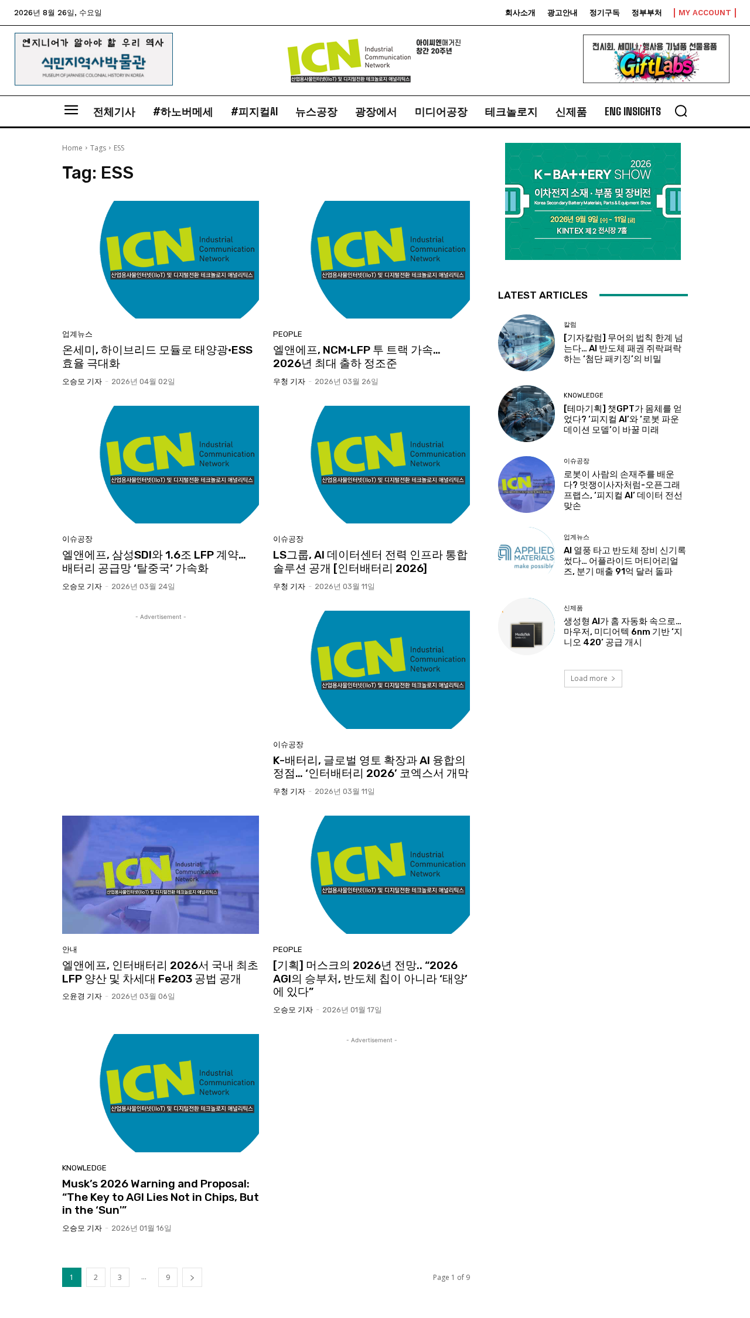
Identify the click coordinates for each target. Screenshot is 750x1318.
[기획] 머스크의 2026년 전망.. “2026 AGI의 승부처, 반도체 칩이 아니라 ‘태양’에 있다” (370, 978)
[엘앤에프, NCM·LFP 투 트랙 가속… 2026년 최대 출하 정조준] (371, 260)
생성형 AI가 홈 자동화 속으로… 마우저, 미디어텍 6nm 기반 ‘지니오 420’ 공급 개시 (623, 632)
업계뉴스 (77, 334)
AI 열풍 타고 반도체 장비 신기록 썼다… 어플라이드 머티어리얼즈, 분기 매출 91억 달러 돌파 (625, 561)
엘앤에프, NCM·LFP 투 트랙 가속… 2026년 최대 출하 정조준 (357, 356)
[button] (681, 111)
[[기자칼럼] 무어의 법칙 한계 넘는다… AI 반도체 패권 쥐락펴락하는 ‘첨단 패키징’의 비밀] (526, 342)
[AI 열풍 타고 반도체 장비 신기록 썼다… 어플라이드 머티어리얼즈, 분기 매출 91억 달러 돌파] (526, 555)
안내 (69, 949)
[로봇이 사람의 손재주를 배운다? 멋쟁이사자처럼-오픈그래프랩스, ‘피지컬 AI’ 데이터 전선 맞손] (526, 484)
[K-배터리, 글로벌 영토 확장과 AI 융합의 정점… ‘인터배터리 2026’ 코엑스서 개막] (371, 670)
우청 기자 (289, 381)
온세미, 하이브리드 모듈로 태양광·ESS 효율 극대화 (157, 356)
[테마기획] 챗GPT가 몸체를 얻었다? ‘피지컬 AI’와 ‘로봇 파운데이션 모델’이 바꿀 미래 (623, 419)
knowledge (84, 1168)
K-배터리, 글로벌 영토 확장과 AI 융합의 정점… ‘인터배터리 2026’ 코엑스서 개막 (371, 767)
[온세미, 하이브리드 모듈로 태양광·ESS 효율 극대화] (160, 260)
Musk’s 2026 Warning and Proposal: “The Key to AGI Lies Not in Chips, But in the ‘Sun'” (160, 1197)
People (287, 334)
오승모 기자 (82, 381)
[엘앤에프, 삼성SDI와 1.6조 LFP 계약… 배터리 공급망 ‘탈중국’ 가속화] (160, 465)
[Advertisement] (160, 705)
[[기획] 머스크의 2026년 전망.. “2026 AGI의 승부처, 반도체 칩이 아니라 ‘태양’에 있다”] (371, 875)
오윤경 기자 (82, 996)
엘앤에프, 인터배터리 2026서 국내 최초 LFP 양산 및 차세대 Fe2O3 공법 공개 (160, 971)
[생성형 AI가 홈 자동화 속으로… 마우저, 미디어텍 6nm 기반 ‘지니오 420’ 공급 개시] (526, 626)
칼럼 (570, 324)
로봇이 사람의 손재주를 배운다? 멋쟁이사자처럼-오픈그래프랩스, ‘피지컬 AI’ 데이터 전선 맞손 (623, 490)
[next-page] (192, 1277)
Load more (589, 678)
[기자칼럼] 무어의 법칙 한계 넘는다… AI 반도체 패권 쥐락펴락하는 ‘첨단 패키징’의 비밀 (623, 348)
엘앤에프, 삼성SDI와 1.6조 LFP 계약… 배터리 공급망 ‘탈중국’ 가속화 (154, 561)
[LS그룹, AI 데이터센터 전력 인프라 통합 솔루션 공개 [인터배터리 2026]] (371, 465)
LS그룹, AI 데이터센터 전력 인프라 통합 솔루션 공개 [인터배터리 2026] (370, 561)
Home (72, 148)
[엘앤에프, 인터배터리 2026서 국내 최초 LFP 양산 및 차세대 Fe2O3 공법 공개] (160, 875)
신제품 (573, 608)
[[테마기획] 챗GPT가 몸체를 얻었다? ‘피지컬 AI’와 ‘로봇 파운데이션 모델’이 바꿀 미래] (526, 413)
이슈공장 (77, 539)
